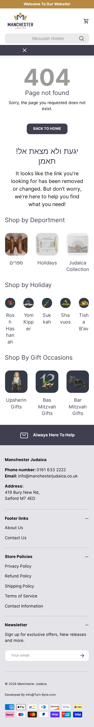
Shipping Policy (19, 586)
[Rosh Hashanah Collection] (10, 303)
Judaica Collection (77, 266)
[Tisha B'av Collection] (84, 303)
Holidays (47, 263)
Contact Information (24, 606)
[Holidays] (47, 244)
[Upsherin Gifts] (16, 381)
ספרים (16, 263)
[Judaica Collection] (78, 244)
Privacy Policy (18, 566)
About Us (14, 527)
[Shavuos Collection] (65, 303)
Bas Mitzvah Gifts (47, 406)
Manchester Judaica (32, 684)
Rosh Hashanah (10, 328)
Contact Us (16, 537)
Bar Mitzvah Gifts (78, 406)
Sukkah (47, 318)
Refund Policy (18, 576)
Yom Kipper (28, 321)
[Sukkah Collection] (47, 303)
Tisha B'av (84, 321)
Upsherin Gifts (16, 403)
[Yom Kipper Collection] (28, 303)
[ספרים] (16, 244)
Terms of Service (21, 596)
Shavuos (65, 318)
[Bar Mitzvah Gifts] (78, 381)
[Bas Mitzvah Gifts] (47, 381)
